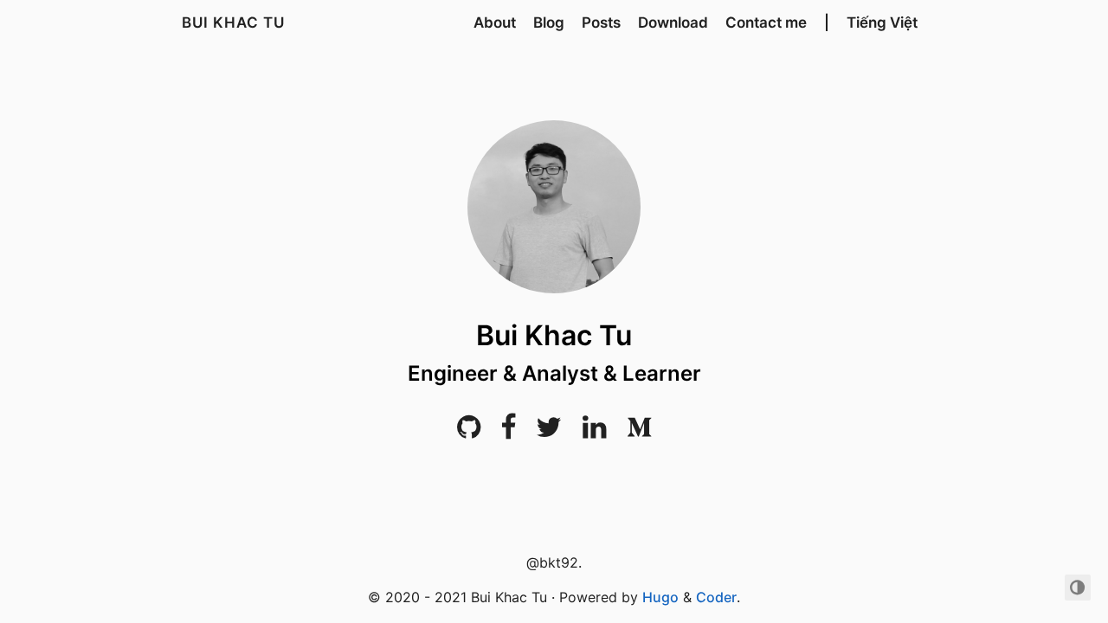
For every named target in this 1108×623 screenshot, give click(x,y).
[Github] (468, 431)
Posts (601, 22)
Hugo (660, 597)
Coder (716, 597)
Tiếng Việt (882, 22)
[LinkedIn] (594, 431)
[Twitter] (549, 431)
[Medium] (639, 431)
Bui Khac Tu (233, 22)
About (494, 22)
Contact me (766, 22)
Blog (548, 22)
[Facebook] (508, 431)
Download (673, 22)
